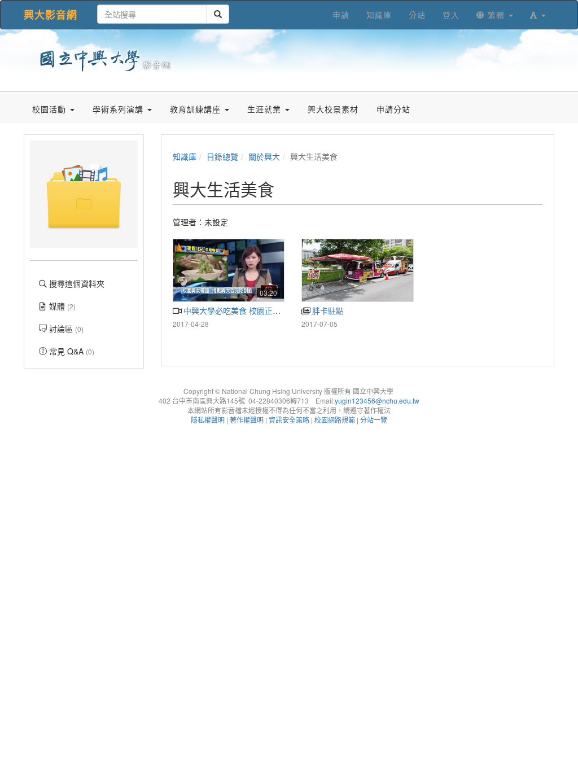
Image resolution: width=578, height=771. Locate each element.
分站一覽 (373, 419)
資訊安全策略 (289, 419)
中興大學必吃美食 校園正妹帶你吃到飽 (250, 310)
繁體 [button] (496, 14)
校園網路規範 (334, 419)
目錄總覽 (222, 156)
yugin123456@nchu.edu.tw (377, 400)
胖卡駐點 (327, 310)
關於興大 (264, 156)
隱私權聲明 (208, 419)
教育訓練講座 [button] (197, 109)
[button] (538, 15)
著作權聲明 (247, 419)
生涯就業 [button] (265, 109)
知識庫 (184, 156)
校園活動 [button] (50, 109)
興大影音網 (50, 14)
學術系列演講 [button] (119, 109)
